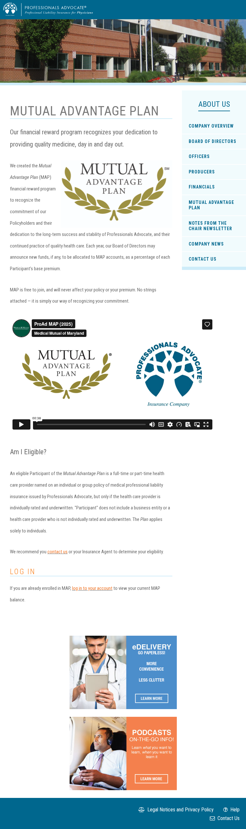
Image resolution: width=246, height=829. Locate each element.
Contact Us (203, 259)
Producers (202, 171)
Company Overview (211, 126)
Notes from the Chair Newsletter (210, 226)
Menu (234, 9)
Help (234, 810)
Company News (206, 244)
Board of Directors (212, 141)
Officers (199, 156)
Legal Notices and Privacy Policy (180, 810)
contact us (57, 552)
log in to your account (92, 588)
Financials (202, 186)
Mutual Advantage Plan (211, 205)
